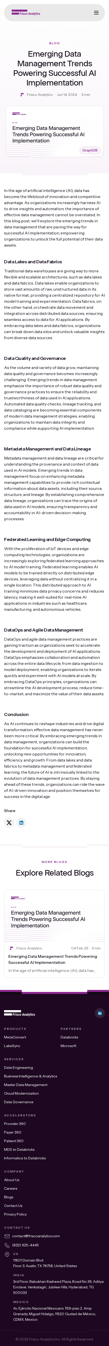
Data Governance (18, 1102)
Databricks (69, 1037)
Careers (10, 1188)
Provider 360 (15, 1123)
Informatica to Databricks (25, 1158)
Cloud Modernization (21, 1093)
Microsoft (68, 1046)
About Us (11, 1180)
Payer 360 (12, 1132)
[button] (96, 13)
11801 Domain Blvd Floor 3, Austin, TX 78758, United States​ (45, 1263)
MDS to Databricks (19, 1149)
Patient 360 (14, 1141)
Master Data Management (25, 1084)
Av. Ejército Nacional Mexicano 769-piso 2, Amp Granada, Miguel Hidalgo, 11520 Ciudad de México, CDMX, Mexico (54, 1314)
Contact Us (13, 1205)
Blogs (8, 1197)
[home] (24, 13)
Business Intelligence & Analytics (30, 1076)
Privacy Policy (15, 1214)
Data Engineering (18, 1067)
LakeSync (12, 1046)
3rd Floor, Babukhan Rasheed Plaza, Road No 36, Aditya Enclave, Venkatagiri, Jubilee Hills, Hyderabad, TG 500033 (58, 1287)
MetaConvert (15, 1037)
